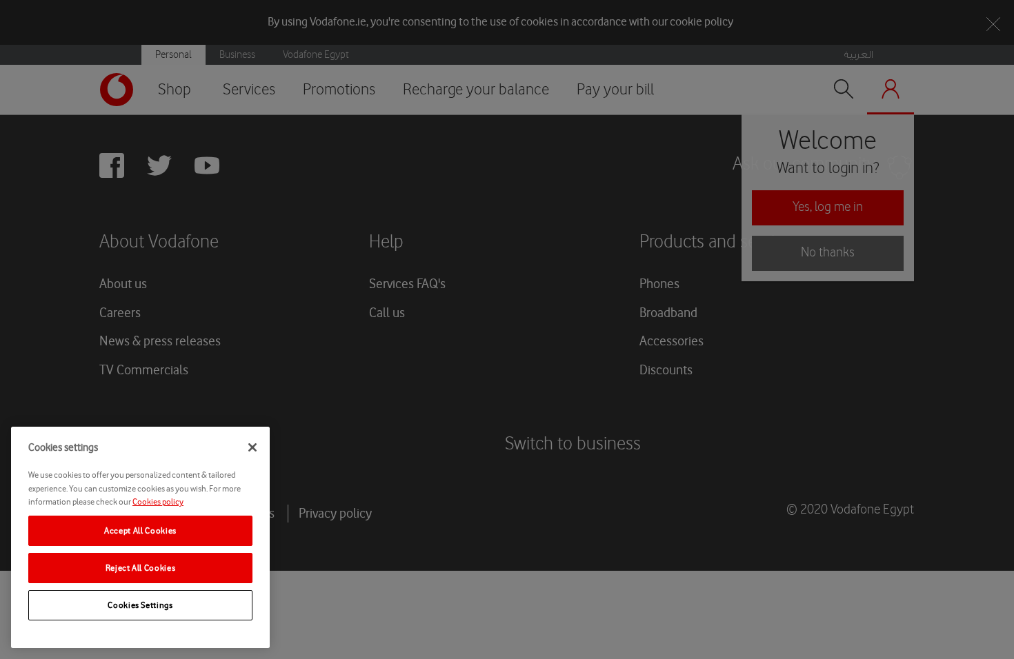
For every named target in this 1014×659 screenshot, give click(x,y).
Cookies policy (157, 501)
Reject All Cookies (141, 567)
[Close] (252, 447)
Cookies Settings (140, 605)
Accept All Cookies (140, 530)
